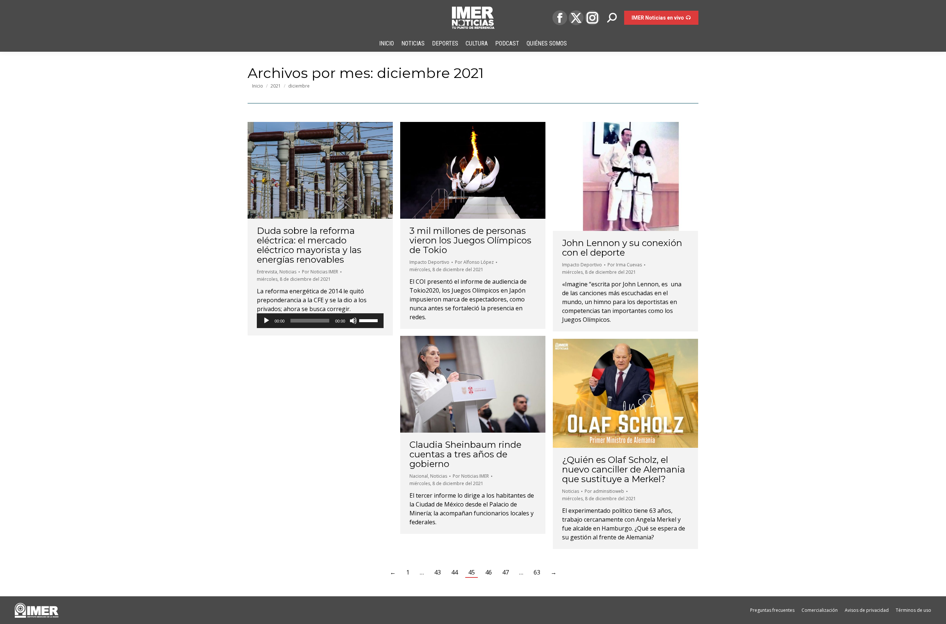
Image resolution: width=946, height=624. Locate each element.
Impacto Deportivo (429, 262)
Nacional (418, 476)
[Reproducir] (266, 320)
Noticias (287, 272)
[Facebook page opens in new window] (559, 17)
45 (471, 572)
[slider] (369, 320)
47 (505, 572)
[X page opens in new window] (576, 17)
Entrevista (267, 272)
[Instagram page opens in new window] (592, 17)
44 (454, 572)
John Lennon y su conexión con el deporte (622, 248)
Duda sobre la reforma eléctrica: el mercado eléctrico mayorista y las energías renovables (309, 245)
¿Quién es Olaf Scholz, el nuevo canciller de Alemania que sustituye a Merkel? (623, 469)
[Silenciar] (353, 320)
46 (488, 572)
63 (537, 572)
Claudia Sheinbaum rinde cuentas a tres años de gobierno (465, 454)
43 (437, 572)
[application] (320, 320)
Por (320, 272)
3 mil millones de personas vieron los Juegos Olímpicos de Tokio (470, 240)
